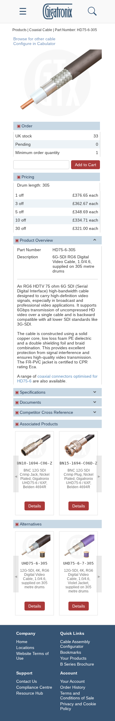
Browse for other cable (34, 38)
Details (34, 506)
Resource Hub (29, 693)
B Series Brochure (77, 664)
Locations (25, 647)
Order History (72, 687)
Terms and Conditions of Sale (77, 695)
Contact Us (26, 681)
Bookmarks (70, 652)
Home (21, 641)
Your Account (72, 681)
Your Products (73, 658)
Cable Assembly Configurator (75, 644)
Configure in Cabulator (34, 43)
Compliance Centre (34, 687)
